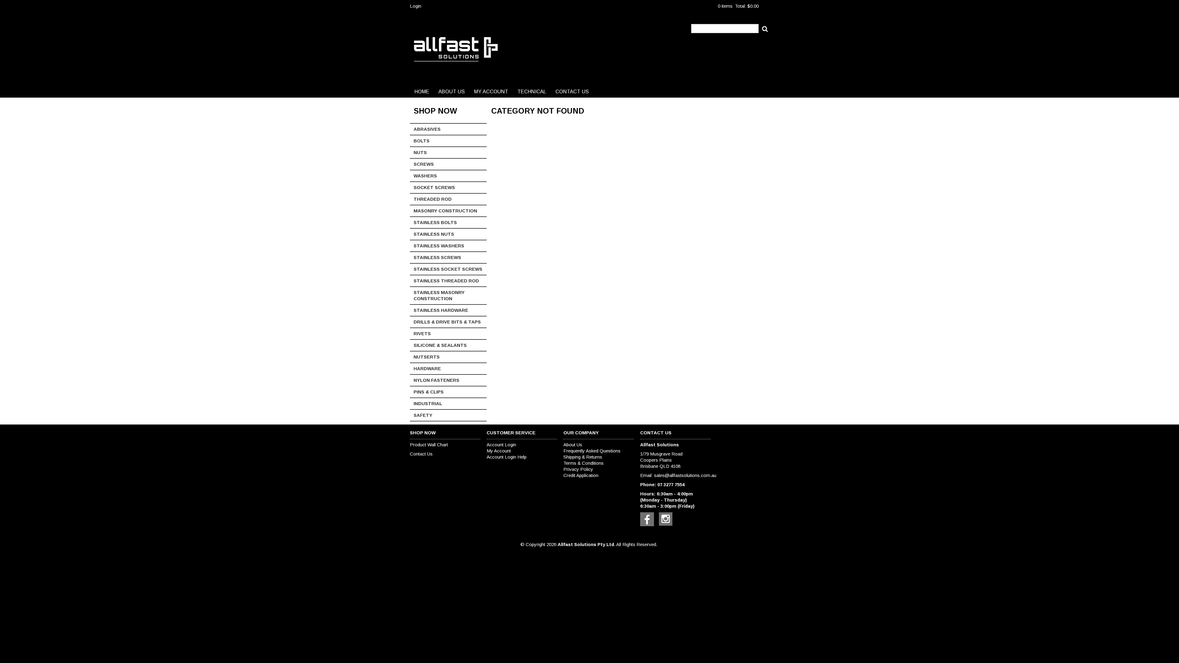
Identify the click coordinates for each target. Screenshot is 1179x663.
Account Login (501, 444)
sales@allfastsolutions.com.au (685, 475)
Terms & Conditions (583, 463)
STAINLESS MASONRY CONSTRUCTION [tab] (439, 295)
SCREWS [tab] (424, 164)
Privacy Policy (578, 469)
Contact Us (572, 91)
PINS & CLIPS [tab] (429, 391)
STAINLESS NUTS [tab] (434, 234)
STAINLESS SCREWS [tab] (437, 257)
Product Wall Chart (429, 444)
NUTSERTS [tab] (427, 356)
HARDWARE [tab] (427, 368)
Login (415, 6)
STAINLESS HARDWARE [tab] (441, 310)
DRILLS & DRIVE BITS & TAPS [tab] (447, 321)
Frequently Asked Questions (592, 450)
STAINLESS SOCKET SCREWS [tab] (448, 269)
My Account (491, 91)
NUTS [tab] (420, 152)
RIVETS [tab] (422, 333)
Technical (531, 91)
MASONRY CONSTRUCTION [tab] (445, 210)
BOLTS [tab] (422, 140)
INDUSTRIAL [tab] (428, 403)
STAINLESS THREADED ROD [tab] (446, 280)
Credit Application (580, 475)
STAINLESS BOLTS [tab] (435, 222)
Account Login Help (507, 456)
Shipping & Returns (582, 456)
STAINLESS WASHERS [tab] (439, 245)
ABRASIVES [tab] (427, 129)
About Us (451, 91)
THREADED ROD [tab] (433, 199)
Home (421, 91)
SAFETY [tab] (423, 415)
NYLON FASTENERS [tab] (436, 380)
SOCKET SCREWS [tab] (434, 187)
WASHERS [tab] (425, 175)
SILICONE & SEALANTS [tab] (440, 345)
